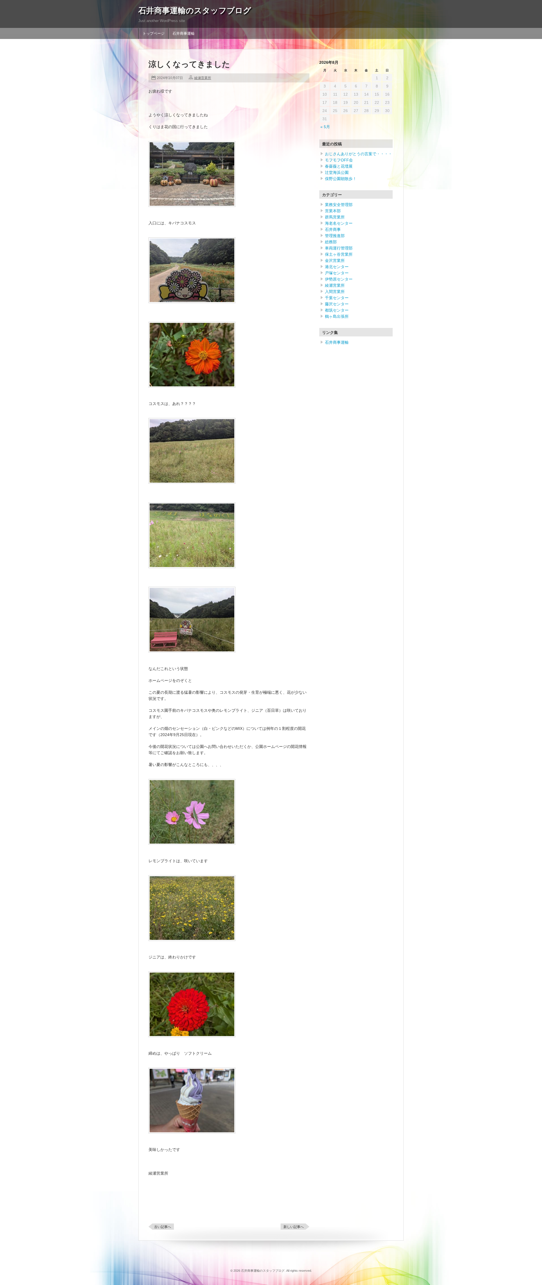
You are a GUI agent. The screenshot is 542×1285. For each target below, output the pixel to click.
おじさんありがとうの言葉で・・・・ (358, 154)
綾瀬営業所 (202, 78)
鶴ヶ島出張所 (337, 316)
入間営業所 (335, 291)
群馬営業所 (335, 217)
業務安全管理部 (339, 204)
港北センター (337, 266)
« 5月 (325, 126)
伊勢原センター (339, 279)
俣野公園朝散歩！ (341, 178)
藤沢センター (337, 304)
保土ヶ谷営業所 (339, 254)
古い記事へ (162, 1227)
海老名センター (339, 223)
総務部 (331, 242)
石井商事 (333, 229)
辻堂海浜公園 (337, 172)
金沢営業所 (335, 260)
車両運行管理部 (339, 248)
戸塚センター (337, 273)
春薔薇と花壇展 (339, 166)
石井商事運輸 (183, 34)
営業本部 (333, 211)
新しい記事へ (293, 1227)
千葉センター (337, 297)
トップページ (154, 34)
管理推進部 (335, 235)
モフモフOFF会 (339, 160)
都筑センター (337, 310)
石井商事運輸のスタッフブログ (194, 10)
